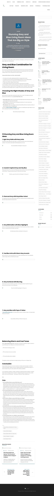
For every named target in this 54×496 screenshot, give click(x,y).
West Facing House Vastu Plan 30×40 (45, 37)
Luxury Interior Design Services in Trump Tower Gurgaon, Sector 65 (46, 62)
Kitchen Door (48, 167)
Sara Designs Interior (20, 48)
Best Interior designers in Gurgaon (45, 125)
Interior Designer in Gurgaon (9, 436)
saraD (18, 43)
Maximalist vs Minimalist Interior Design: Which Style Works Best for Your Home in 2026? (44, 33)
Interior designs (41, 167)
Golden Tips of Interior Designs (44, 152)
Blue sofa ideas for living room (44, 132)
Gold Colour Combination (43, 148)
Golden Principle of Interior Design (45, 150)
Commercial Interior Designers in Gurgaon (44, 139)
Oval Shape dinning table (43, 187)
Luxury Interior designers (43, 173)
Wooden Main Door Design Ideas (44, 202)
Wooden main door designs (44, 204)
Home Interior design (42, 158)
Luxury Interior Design (43, 171)
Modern (40, 219)
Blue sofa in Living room (43, 134)
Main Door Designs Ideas (43, 177)
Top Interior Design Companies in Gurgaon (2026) (46, 71)
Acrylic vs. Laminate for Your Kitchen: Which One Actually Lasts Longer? (47, 99)
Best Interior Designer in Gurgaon (45, 123)
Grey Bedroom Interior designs (44, 156)
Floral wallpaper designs (43, 146)
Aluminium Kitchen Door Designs (44, 111)
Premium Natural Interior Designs (44, 191)
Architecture (41, 212)
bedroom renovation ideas (43, 118)
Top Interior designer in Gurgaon (44, 200)
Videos (48, 9)
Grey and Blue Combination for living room (16, 45)
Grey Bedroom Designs (43, 154)
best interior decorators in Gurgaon (43, 121)
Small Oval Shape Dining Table (44, 198)
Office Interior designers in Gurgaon (43, 185)
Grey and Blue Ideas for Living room (16, 46)
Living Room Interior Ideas (43, 169)
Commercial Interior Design (43, 136)
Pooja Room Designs (42, 189)
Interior (18, 31)
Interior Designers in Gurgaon (44, 165)
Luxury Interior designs (43, 175)
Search (50, 17)
